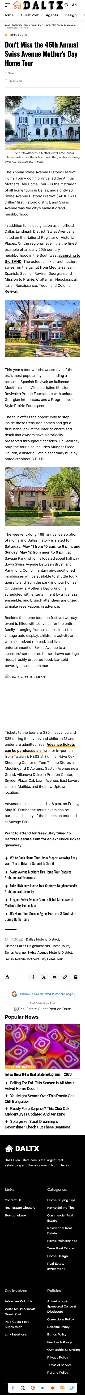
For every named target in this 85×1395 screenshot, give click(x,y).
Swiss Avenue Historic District (49, 952)
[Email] (62, 1388)
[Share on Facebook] (13, 1388)
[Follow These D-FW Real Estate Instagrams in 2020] (42, 1046)
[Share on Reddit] (52, 1388)
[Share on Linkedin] (42, 1388)
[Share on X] (23, 1388)
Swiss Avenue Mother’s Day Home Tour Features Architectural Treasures (38, 874)
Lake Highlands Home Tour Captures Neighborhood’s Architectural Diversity (41, 888)
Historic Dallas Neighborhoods (27, 946)
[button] (9, 5)
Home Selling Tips (20, 1067)
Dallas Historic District (42, 939)
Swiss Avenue (15, 952)
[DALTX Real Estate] (38, 5)
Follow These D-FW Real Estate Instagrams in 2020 (38, 1074)
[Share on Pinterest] (33, 1388)
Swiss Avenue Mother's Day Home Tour (34, 959)
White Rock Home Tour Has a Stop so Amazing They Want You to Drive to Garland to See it (41, 860)
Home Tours (18, 35)
